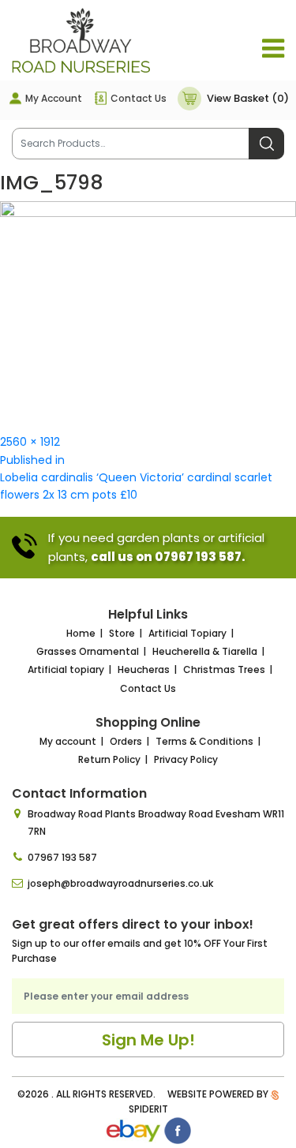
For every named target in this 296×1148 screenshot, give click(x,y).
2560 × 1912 (30, 442)
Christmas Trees (224, 669)
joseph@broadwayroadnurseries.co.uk (120, 883)
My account (67, 741)
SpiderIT (148, 1109)
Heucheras (144, 669)
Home (81, 633)
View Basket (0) (248, 98)
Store (122, 633)
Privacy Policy (186, 759)
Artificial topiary (66, 669)
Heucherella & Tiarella (204, 651)
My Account (53, 98)
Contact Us (139, 98)
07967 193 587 (62, 857)
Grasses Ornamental (87, 651)
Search (266, 143)
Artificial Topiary (187, 633)
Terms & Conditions (204, 741)
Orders (126, 741)
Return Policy (109, 759)
